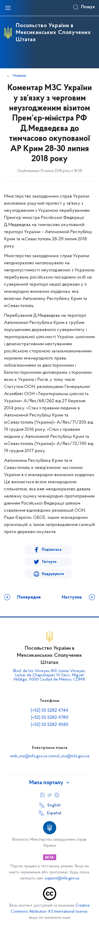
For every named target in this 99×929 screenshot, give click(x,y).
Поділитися (52, 550)
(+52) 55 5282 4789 (49, 717)
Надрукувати (53, 574)
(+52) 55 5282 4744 (49, 710)
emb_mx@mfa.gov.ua (28, 756)
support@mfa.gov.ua (62, 878)
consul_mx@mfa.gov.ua (68, 756)
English (54, 805)
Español (54, 813)
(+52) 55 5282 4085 (49, 724)
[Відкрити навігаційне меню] (8, 8)
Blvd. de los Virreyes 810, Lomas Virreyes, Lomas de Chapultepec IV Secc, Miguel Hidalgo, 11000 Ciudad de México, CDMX (49, 675)
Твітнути (49, 562)
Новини (19, 76)
